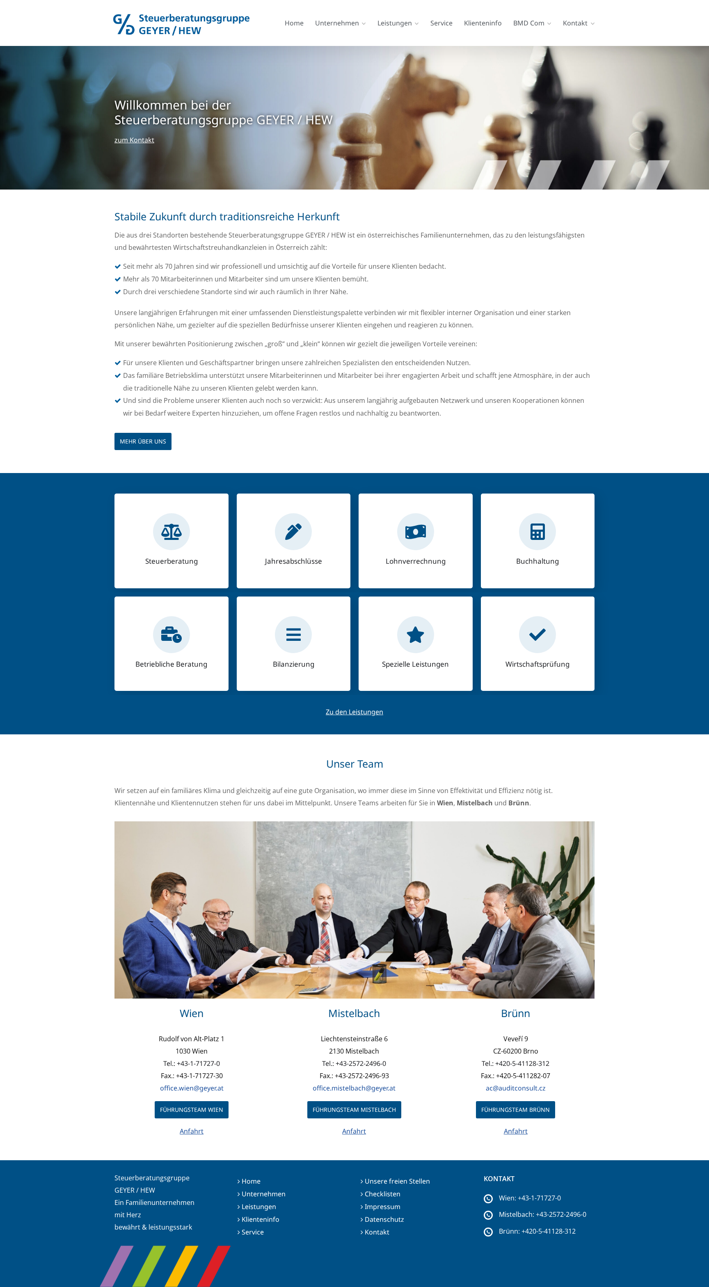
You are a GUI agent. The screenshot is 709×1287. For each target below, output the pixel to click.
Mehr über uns (143, 441)
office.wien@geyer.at (192, 1088)
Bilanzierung (293, 664)
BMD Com (528, 22)
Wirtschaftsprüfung (537, 664)
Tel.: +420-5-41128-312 (515, 1063)
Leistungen (394, 22)
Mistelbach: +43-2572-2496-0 (542, 1214)
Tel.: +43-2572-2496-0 (354, 1063)
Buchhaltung (537, 561)
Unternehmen (337, 22)
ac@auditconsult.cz (516, 1088)
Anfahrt (192, 1131)
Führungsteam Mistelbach (354, 1109)
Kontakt (575, 22)
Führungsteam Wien (191, 1109)
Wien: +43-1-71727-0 (530, 1197)
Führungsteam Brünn (515, 1109)
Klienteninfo (483, 22)
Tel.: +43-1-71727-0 (191, 1063)
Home (294, 22)
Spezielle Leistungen (415, 664)
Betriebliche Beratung (171, 664)
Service (441, 22)
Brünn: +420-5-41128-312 (537, 1231)
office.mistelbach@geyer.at (354, 1088)
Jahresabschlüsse (293, 561)
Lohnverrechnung (416, 561)
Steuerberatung (171, 561)
